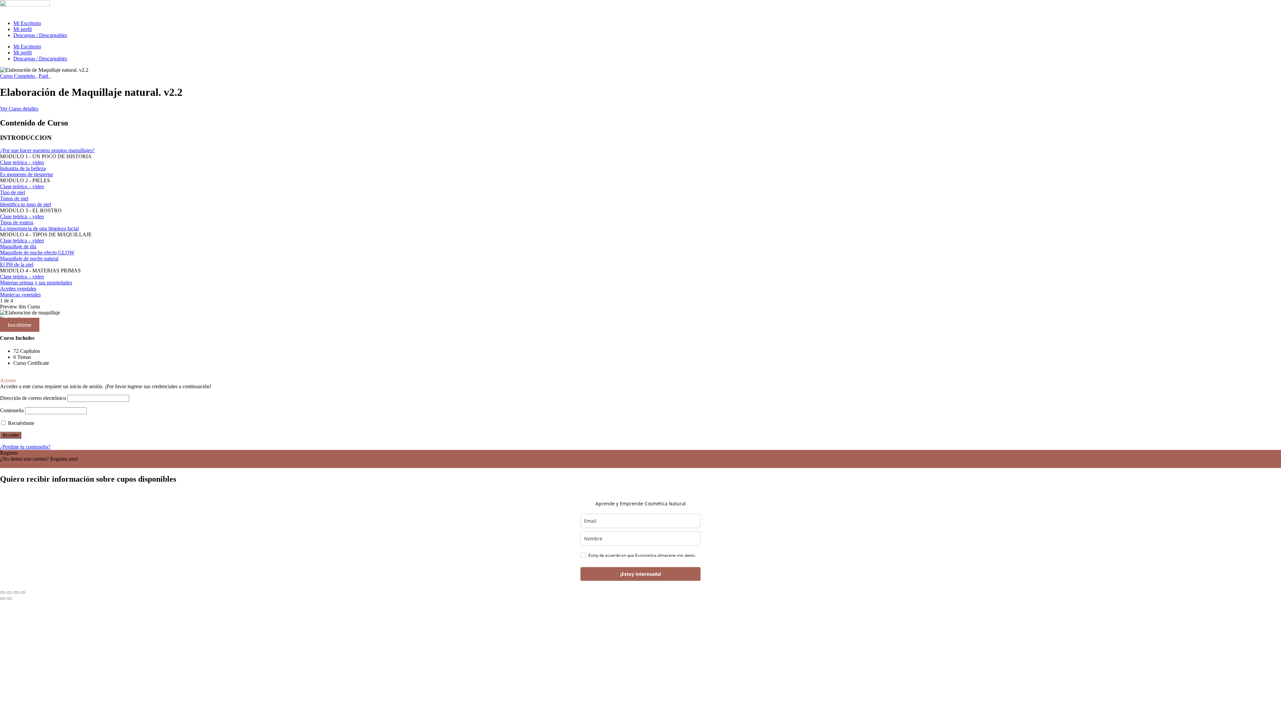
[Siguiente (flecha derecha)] (9, 598)
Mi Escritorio (27, 23)
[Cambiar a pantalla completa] (9, 592)
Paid (44, 76)
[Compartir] (16, 592)
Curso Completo (18, 76)
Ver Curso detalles (19, 108)
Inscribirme (19, 324)
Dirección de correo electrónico (33, 398)
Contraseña (12, 410)
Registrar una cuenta (21, 465)
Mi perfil (22, 29)
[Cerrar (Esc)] (22, 592)
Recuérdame (20, 423)
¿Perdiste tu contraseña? (25, 447)
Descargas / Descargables (40, 35)
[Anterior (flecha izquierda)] (2, 598)
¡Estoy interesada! (640, 574)
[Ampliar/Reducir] (2, 592)
